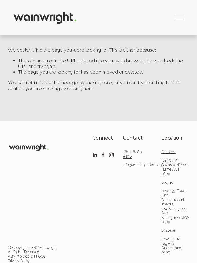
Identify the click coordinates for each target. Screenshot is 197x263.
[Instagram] (111, 154)
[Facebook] (103, 154)
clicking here (98, 82)
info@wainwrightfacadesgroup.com (151, 165)
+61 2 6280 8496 (132, 153)
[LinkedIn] (94, 154)
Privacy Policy (19, 261)
